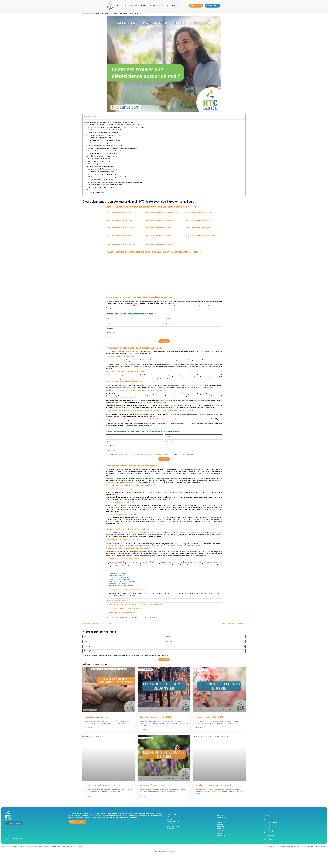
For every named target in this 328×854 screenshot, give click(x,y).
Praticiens (152, 5)
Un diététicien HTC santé (113, 533)
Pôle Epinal (220, 824)
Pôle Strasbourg (268, 831)
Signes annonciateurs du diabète (118, 573)
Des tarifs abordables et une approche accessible (104, 143)
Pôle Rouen (267, 826)
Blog (168, 5)
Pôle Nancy (136, 595)
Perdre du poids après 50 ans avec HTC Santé (102, 785)
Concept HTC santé (171, 814)
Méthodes (143, 5)
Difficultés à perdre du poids (117, 575)
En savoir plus (88, 727)
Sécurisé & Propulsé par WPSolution (164, 851)
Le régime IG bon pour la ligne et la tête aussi (213, 785)
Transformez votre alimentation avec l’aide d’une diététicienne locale (107, 130)
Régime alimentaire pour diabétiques (119, 577)
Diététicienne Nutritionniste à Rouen (158, 235)
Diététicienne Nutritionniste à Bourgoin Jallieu (162, 213)
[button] (243, 116)
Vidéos (168, 817)
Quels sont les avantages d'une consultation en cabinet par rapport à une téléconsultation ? (117, 182)
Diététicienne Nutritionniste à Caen (119, 213)
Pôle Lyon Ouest (221, 831)
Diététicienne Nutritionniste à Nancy (119, 220)
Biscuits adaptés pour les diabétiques (119, 579)
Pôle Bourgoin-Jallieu (222, 818)
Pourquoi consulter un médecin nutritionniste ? (102, 171)
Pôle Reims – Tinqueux (270, 822)
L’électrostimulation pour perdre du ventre (121, 585)
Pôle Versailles (268, 839)
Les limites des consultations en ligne (101, 158)
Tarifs (131, 5)
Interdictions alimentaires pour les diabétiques (122, 581)
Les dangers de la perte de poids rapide (102, 161)
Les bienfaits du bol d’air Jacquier (118, 583)
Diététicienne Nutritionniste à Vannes (159, 245)
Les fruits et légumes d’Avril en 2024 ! (210, 717)
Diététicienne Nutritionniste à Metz (119, 235)
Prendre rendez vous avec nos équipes (99, 190)
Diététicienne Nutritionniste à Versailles (120, 245)
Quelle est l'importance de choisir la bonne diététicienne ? (107, 184)
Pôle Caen (219, 820)
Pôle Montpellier (221, 835)
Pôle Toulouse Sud (269, 835)
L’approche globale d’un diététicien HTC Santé (104, 169)
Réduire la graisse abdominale (96, 717)
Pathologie (160, 5)
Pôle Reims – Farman (270, 820)
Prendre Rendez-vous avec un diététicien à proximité (103, 132)
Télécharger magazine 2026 (174, 826)
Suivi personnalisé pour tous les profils (100, 138)
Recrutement (175, 5)
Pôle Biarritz (220, 815)
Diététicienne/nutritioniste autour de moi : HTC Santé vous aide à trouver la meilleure (110, 122)
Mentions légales (298, 846)
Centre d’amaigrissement (88, 13)
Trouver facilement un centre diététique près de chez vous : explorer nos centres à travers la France (116, 127)
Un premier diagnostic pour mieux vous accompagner (105, 140)
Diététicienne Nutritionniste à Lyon (198, 228)
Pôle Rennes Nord (269, 824)
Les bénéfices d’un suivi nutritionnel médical (103, 174)
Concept (118, 5)
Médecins (169, 819)
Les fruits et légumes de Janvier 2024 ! (155, 717)
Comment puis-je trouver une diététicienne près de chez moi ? (108, 177)
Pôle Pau (266, 817)
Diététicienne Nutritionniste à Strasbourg (200, 213)
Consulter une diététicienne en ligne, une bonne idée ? (103, 153)
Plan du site (324, 846)
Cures (125, 5)
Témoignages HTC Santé (173, 821)
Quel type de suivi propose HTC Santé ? (102, 179)
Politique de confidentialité (312, 846)
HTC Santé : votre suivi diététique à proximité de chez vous (104, 135)
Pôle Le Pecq (220, 828)
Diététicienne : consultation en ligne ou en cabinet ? (103, 156)
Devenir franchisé (171, 824)
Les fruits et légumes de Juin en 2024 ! (155, 785)
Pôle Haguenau (221, 826)
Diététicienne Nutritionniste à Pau (158, 228)
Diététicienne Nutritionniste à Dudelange (160, 220)
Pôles (136, 5)
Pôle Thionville (268, 833)
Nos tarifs (108, 385)
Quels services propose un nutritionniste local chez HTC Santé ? (105, 145)
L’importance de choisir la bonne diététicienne (101, 166)
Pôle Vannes (267, 837)
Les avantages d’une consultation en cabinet (103, 164)
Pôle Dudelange (221, 822)
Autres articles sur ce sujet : (96, 192)
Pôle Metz (127, 595)
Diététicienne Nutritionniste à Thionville (120, 228)
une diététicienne (127, 306)
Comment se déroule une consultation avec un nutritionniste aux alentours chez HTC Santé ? (114, 148)
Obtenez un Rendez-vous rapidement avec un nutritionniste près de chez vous (110, 151)
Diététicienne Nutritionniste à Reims (198, 220)
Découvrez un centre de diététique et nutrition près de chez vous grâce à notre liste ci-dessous (114, 125)
